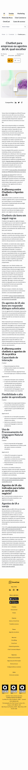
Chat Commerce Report (14, 649)
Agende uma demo (14, 632)
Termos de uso (14, 663)
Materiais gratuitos (14, 646)
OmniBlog (14, 640)
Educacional (14, 609)
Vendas (11, 13)
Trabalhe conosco (14, 624)
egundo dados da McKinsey (14, 161)
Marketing (21, 13)
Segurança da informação (14, 660)
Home (3, 34)
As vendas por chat (7, 174)
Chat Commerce (20, 18)
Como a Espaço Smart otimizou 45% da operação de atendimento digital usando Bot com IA (14, 479)
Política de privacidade (14, 657)
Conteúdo (11, 34)
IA (4, 13)
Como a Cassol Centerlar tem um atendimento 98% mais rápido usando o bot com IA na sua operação (13, 297)
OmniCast (6, 21)
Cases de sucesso (19, 21)
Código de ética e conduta (14, 667)
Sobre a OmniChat (14, 621)
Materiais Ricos (7, 18)
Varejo (14, 612)
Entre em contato (14, 675)
